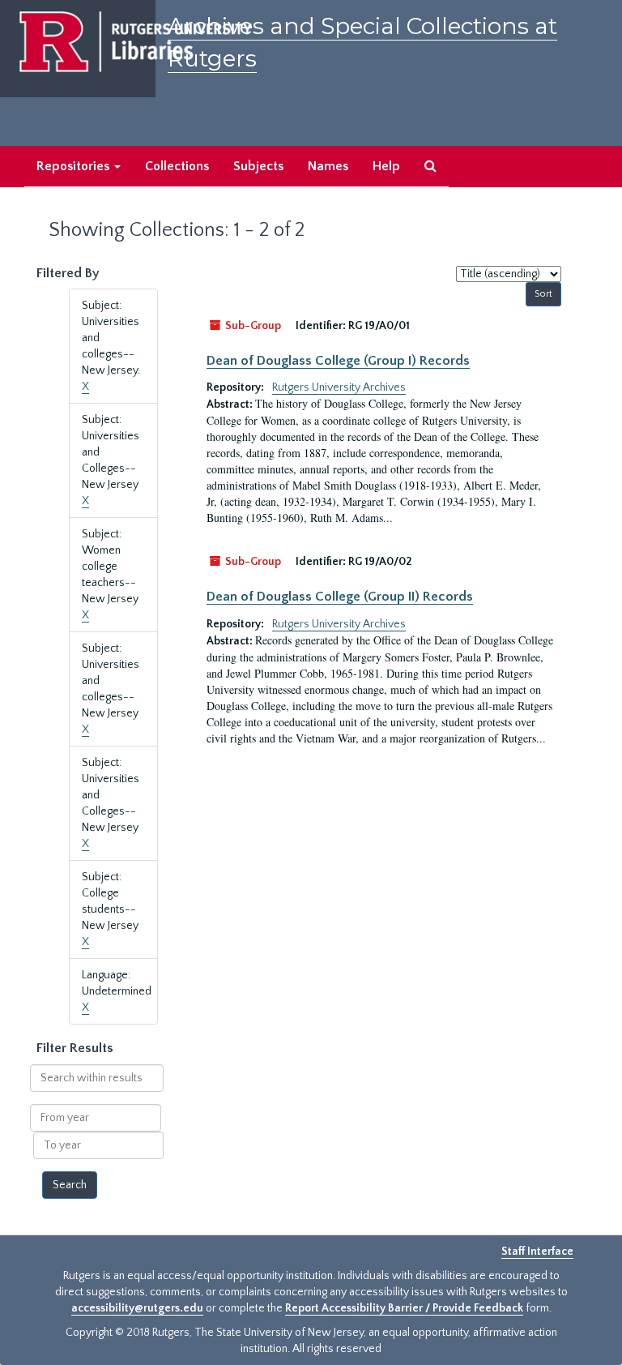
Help (386, 166)
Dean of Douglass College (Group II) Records (340, 596)
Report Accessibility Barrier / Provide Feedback (404, 1308)
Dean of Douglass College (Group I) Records (338, 360)
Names (328, 166)
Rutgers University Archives (339, 387)
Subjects (258, 166)
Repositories (74, 166)
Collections (177, 166)
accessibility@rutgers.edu (137, 1308)
